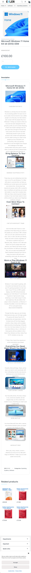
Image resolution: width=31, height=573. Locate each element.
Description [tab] (5, 77)
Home (2, 5)
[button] (28, 553)
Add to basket (11, 67)
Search (22, 2)
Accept (15, 562)
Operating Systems (22, 5)
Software (10, 5)
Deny (15, 567)
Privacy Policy (18, 570)
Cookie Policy (11, 570)
